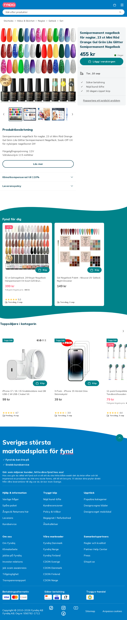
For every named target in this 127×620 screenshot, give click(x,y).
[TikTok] (51, 608)
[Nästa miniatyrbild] (72, 114)
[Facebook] (63, 613)
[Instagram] (63, 608)
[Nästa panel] (123, 331)
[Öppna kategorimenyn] (122, 5)
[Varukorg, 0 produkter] (114, 5)
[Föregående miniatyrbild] (3, 114)
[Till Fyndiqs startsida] (9, 5)
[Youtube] (76, 608)
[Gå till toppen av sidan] (119, 438)
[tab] (15, 114)
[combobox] (63, 12)
